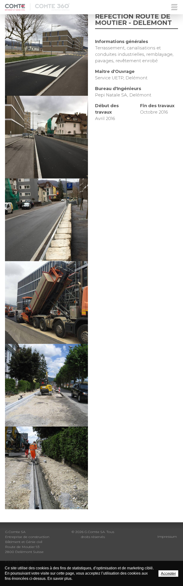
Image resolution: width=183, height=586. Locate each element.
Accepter (168, 574)
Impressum (167, 536)
